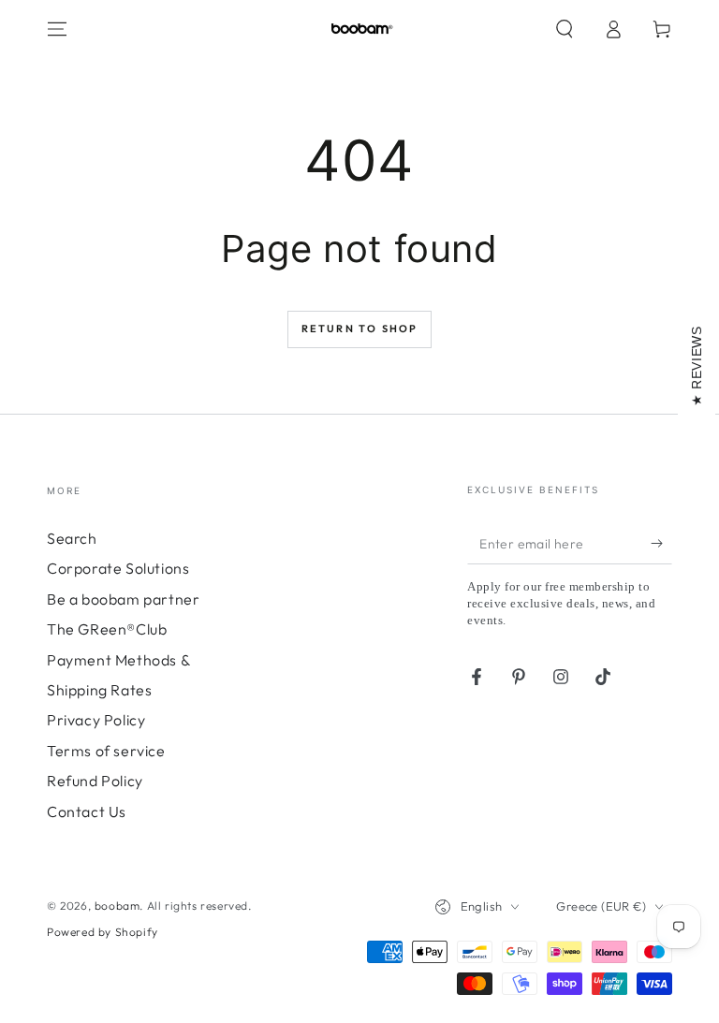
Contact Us (86, 811)
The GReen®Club (107, 629)
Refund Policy (95, 780)
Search (72, 538)
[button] (564, 29)
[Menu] (57, 29)
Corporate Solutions (118, 568)
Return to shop (359, 328)
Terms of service (106, 750)
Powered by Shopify (102, 932)
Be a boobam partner (123, 599)
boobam (117, 906)
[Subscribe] (661, 542)
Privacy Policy (96, 719)
